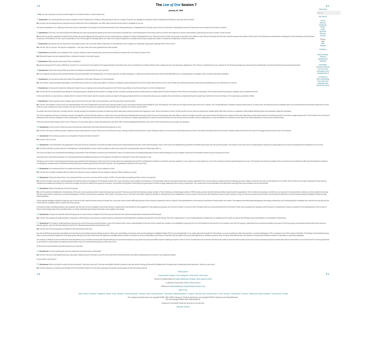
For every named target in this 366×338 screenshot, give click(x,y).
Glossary (323, 33)
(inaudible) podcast (322, 69)
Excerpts (227, 294)
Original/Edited (189, 286)
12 (39, 145)
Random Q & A (212, 294)
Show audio (203, 275)
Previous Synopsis (131, 294)
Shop (148, 294)
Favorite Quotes (157, 294)
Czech (198, 279)
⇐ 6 (38, 6)
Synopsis (323, 31)
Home (323, 21)
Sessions (323, 23)
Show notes (194, 275)
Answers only (200, 286)
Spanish (204, 279)
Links (220, 294)
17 (39, 223)
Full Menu (322, 49)
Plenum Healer (322, 58)
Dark (323, 43)
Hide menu (323, 9)
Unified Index (236, 294)
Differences (253, 294)
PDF (191, 283)
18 (39, 251)
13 (39, 168)
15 (39, 188)
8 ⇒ (327, 6)
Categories (323, 25)
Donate (322, 36)
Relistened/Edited (176, 286)
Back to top (183, 290)
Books (323, 27)
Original (323, 46)
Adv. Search (323, 16)
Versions (245, 294)
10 (39, 127)
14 (39, 177)
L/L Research (322, 81)
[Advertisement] (183, 322)
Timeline (191, 294)
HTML (186, 283)
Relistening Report (180, 294)
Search (86, 294)
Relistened (185, 279)
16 (39, 214)
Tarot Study (168, 294)
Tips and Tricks (200, 294)
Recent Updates (264, 294)
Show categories (183, 275)
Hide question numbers (166, 275)
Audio (323, 29)
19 (39, 264)
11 (39, 136)
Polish (209, 279)
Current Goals (276, 294)
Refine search (183, 272)
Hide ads (180, 307)
